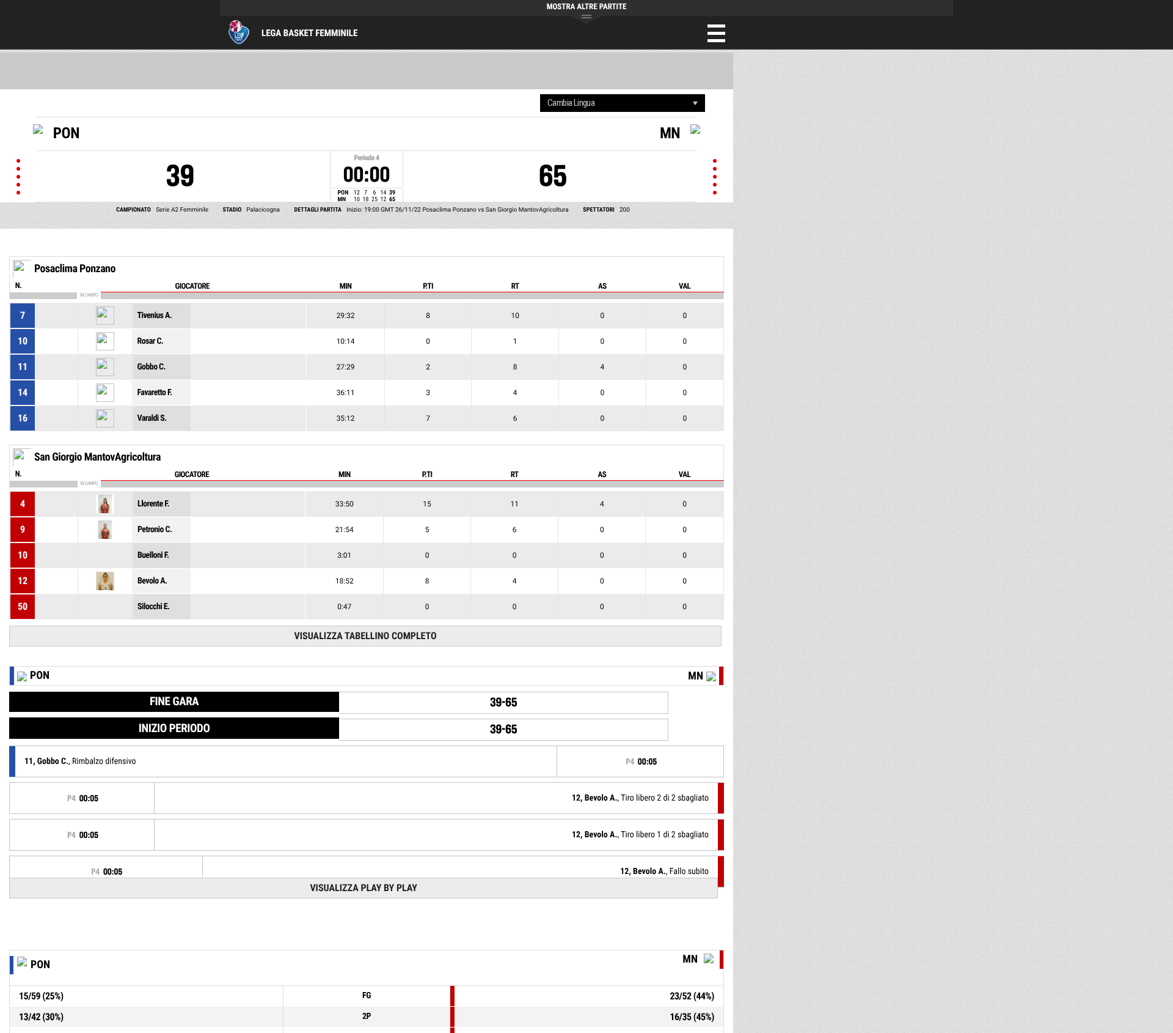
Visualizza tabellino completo (365, 636)
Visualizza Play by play (363, 888)
